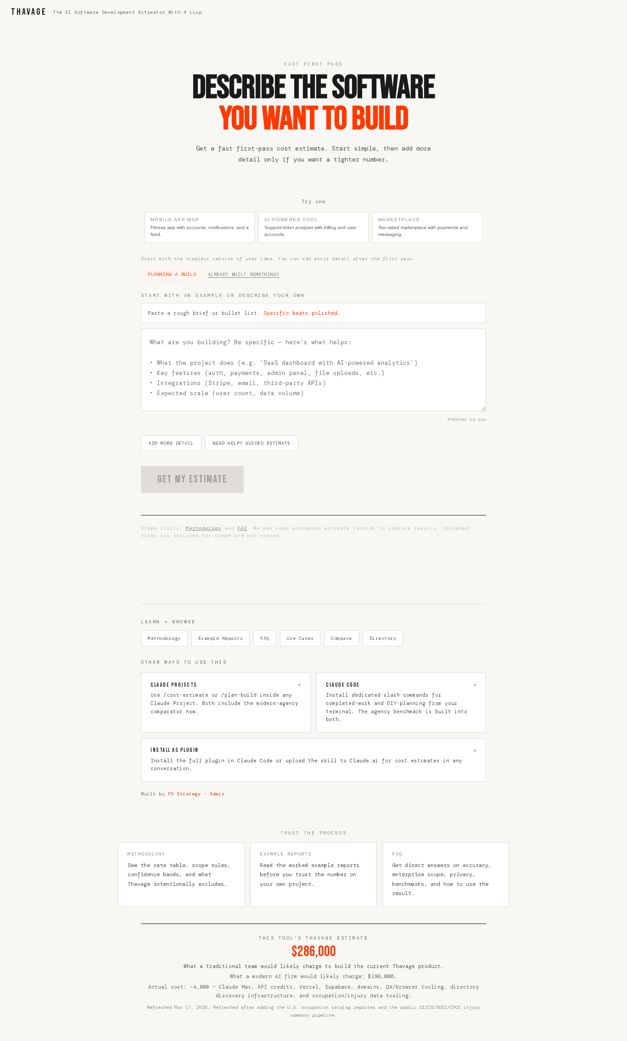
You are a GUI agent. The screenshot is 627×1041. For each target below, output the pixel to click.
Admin (217, 794)
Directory (383, 638)
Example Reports (220, 638)
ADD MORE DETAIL (171, 443)
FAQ (242, 528)
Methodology (203, 528)
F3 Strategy (184, 794)
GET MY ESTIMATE (192, 479)
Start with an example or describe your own (223, 295)
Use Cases (300, 638)
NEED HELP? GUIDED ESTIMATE (252, 443)
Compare (341, 638)
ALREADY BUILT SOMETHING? (244, 274)
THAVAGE (29, 11)
